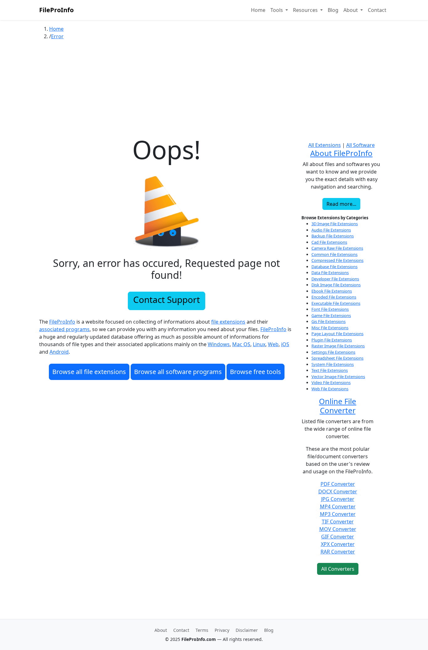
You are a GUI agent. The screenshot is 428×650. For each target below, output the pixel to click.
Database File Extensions (334, 266)
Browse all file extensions (89, 371)
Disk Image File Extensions (336, 285)
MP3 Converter (338, 514)
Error (57, 36)
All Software (360, 145)
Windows (219, 344)
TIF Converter (338, 521)
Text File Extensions (329, 370)
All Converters (337, 568)
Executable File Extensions (335, 303)
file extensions (228, 321)
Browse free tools (255, 371)
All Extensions (324, 145)
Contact (377, 10)
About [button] (351, 10)
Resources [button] (306, 10)
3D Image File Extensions (334, 223)
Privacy (222, 630)
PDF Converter (338, 484)
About (160, 630)
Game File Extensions (331, 315)
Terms (202, 630)
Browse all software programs (178, 371)
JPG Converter (337, 499)
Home (258, 10)
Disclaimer (247, 630)
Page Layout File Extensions (337, 333)
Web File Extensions (329, 389)
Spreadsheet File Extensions (337, 358)
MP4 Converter (338, 506)
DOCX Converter (337, 491)
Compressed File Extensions (337, 260)
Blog (333, 10)
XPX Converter (338, 544)
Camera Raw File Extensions (337, 248)
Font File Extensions (330, 309)
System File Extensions (332, 364)
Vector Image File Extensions (338, 376)
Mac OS (241, 344)
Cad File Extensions (329, 242)
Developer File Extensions (335, 279)
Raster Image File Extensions (338, 346)
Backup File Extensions (332, 236)
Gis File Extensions (328, 321)
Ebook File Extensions (331, 291)
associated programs (64, 329)
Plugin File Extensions (331, 340)
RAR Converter (338, 551)
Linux (259, 344)
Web (273, 344)
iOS (285, 344)
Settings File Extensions (333, 352)
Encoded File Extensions (333, 297)
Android (59, 351)
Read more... (341, 203)
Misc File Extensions (329, 327)
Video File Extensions (331, 382)
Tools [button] (277, 10)
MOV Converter (337, 529)
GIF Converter (337, 536)
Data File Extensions (330, 272)
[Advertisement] (214, 90)
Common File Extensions (334, 254)
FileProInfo (56, 10)
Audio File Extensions (331, 230)
